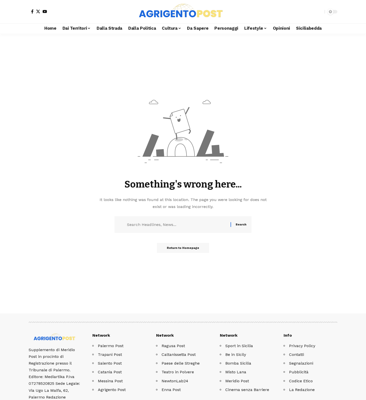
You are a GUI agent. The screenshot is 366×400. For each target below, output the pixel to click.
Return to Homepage (183, 248)
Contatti (296, 354)
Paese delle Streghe (181, 363)
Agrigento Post (112, 389)
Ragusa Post (173, 345)
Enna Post (171, 389)
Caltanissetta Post (179, 354)
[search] (319, 11)
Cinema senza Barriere (247, 389)
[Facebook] (32, 11)
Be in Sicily (235, 354)
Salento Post (110, 363)
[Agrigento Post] (183, 12)
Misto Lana (235, 372)
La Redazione (302, 389)
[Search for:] (177, 224)
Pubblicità (298, 372)
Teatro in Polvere (178, 372)
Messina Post (110, 381)
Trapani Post (110, 354)
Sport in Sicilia (239, 345)
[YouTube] (44, 11)
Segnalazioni (301, 363)
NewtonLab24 (175, 381)
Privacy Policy (302, 345)
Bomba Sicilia (238, 363)
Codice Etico (301, 381)
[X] (38, 11)
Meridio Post (237, 381)
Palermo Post (110, 345)
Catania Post (110, 372)
